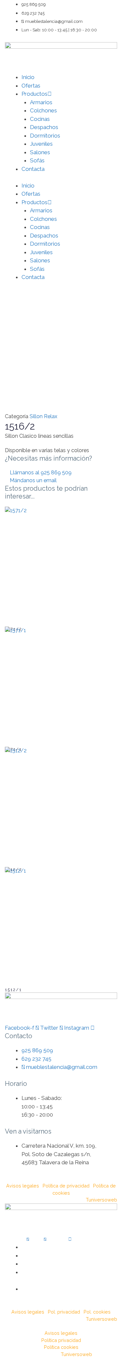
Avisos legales (22, 1185)
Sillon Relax (43, 416)
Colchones (43, 110)
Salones (40, 152)
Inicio (27, 77)
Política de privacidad (66, 1185)
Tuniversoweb (101, 1200)
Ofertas (30, 85)
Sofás (37, 160)
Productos (34, 93)
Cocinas (40, 119)
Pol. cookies (97, 1312)
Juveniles (41, 143)
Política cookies (61, 1347)
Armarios (41, 102)
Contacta (33, 169)
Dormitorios (45, 135)
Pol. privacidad (64, 1312)
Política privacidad (61, 1340)
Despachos (44, 127)
